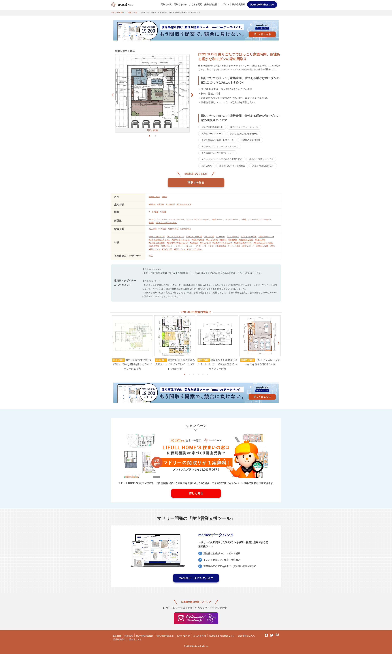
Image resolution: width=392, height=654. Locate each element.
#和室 (244, 219)
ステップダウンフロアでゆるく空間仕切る (222, 159)
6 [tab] (207, 374)
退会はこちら (135, 639)
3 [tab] (193, 374)
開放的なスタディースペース (244, 127)
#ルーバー (220, 237)
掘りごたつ (207, 165)
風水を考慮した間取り (263, 165)
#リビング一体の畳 (194, 237)
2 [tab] (189, 374)
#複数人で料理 (198, 240)
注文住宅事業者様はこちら (262, 4)
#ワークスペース (233, 219)
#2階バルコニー (167, 246)
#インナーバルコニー (185, 246)
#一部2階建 (153, 212)
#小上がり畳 (209, 237)
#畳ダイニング (248, 246)
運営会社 (117, 635)
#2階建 (163, 212)
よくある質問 (195, 4)
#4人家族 (162, 229)
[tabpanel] (132, 343)
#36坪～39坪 (154, 197)
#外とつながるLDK (157, 237)
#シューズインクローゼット (198, 219)
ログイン (224, 4)
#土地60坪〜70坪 (184, 204)
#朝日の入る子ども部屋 (263, 243)
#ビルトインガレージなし (166, 223)
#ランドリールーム (177, 219)
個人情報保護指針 (144, 635)
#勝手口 (223, 240)
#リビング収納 (234, 246)
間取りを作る (180, 4)
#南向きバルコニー (266, 237)
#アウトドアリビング (175, 237)
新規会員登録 (238, 4)
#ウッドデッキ (233, 237)
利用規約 (128, 635)
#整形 (272, 246)
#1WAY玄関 (167, 249)
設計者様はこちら (246, 635)
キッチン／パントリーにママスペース (220, 146)
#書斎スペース (218, 219)
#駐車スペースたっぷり (222, 243)
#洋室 (151, 223)
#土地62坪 (170, 204)
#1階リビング (154, 249)
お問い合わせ (183, 635)
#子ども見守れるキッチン (159, 240)
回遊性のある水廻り (250, 140)
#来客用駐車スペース (243, 243)
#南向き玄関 (154, 246)
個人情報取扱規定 (165, 635)
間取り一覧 (166, 4)
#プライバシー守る (248, 237)
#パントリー (162, 219)
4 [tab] (198, 374)
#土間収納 (194, 243)
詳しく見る (196, 493)
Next (278, 343)
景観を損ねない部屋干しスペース (218, 140)
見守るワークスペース (212, 133)
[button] (192, 95)
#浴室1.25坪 (260, 240)
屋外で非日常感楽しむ (212, 127)
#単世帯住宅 (173, 229)
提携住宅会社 (210, 4)
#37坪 (164, 197)
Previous (113, 343)
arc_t (151, 255)
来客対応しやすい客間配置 (232, 165)
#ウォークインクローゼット (260, 219)
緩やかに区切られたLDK (261, 159)
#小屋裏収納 (220, 246)
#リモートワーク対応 (204, 246)
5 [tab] (202, 374)
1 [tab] (184, 374)
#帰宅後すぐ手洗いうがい (177, 243)
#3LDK (152, 219)
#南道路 (160, 204)
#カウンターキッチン (181, 240)
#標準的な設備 (262, 246)
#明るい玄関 (205, 243)
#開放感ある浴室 (246, 240)
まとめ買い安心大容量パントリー (218, 153)
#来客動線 (232, 240)
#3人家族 (152, 229)
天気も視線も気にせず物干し (244, 133)
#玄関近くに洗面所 (157, 243)
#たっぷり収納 (212, 240)
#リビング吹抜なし (195, 249)
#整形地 (152, 204)
